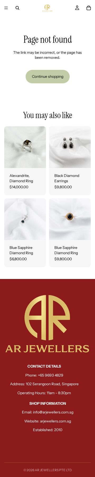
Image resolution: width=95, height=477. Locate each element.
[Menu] (6, 8)
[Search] (17, 8)
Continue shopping (47, 76)
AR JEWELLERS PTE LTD (53, 470)
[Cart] (88, 8)
